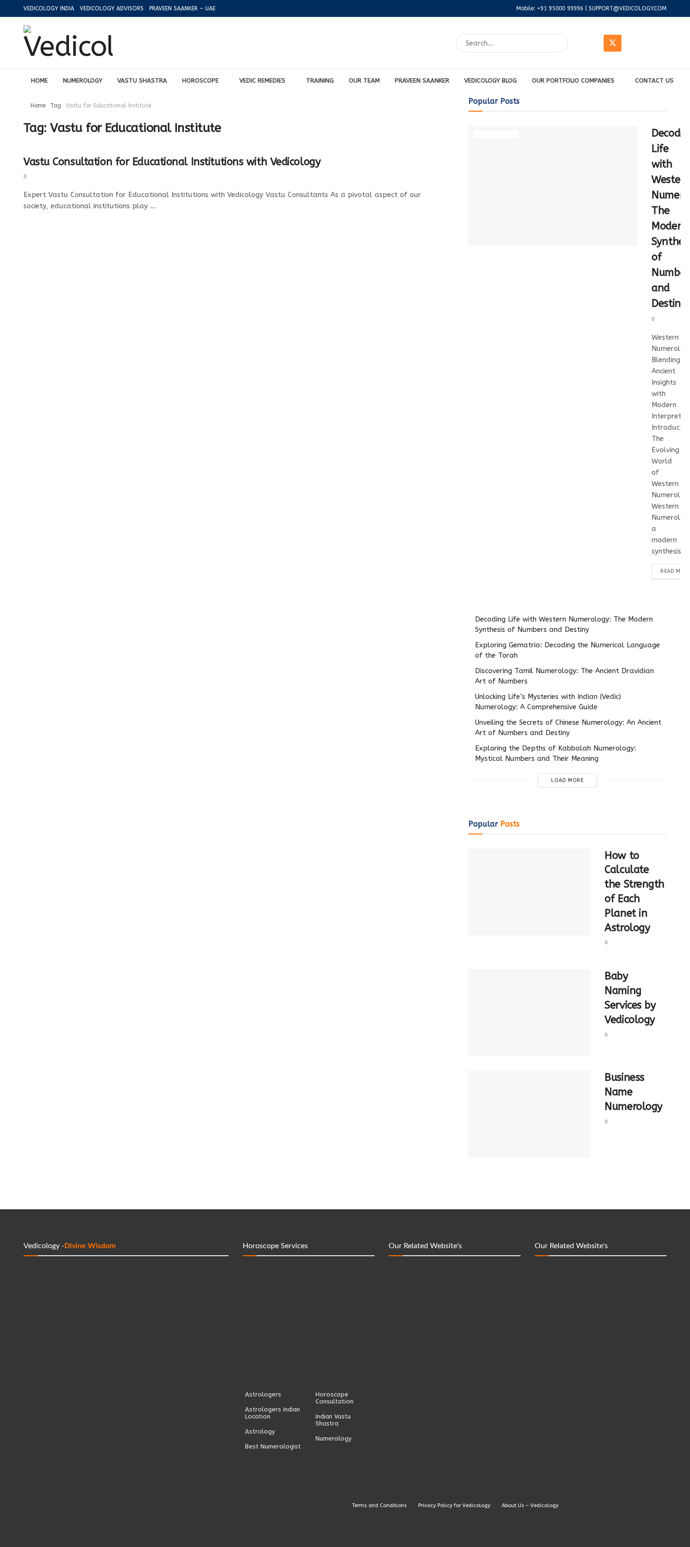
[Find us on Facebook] (590, 43)
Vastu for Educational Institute (108, 105)
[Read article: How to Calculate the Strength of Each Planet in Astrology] (529, 892)
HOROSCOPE (200, 80)
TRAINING (320, 80)
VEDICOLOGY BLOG (490, 80)
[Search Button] (561, 43)
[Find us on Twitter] (612, 43)
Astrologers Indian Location (272, 1413)
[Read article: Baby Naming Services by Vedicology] (529, 1012)
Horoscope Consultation (334, 1398)
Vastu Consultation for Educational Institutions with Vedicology (172, 162)
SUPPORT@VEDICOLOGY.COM (628, 8)
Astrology (260, 1431)
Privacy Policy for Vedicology (454, 1505)
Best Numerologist (273, 1446)
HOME (39, 80)
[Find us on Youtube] (658, 43)
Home (38, 105)
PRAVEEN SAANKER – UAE (182, 8)
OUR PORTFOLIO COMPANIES (573, 80)
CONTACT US (654, 80)
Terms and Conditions (379, 1505)
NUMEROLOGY (82, 80)
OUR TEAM (364, 80)
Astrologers (263, 1394)
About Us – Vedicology (530, 1505)
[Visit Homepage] (68, 43)
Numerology (496, 134)
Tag (55, 105)
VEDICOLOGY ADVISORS (112, 8)
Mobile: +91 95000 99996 (549, 8)
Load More (567, 780)
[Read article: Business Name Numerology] (529, 1114)
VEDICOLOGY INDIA (48, 8)
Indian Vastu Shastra (333, 1420)
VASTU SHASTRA (142, 80)
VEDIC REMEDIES (262, 80)
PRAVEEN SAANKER (422, 80)
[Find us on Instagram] (635, 43)
